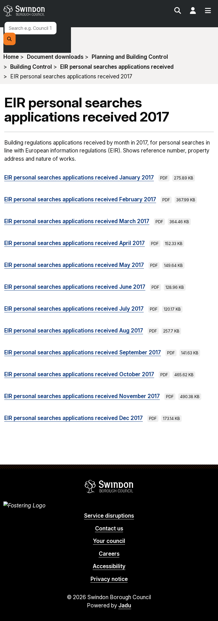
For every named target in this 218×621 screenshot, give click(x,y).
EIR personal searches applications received (117, 67)
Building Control (31, 67)
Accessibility (109, 566)
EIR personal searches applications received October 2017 (79, 374)
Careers (109, 554)
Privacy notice (109, 579)
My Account (193, 11)
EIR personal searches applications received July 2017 (74, 309)
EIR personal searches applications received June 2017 (74, 287)
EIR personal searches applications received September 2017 (82, 352)
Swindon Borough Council (109, 486)
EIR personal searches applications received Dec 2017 (73, 418)
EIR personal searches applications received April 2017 (74, 243)
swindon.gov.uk (55, 11)
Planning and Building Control (130, 57)
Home (11, 57)
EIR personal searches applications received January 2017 (79, 177)
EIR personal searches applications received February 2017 (80, 199)
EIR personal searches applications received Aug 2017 (73, 330)
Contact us (109, 528)
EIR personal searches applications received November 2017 (82, 396)
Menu (208, 11)
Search (178, 11)
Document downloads (55, 57)
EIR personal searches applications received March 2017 (76, 221)
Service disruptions (109, 516)
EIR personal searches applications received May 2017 (74, 265)
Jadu (124, 605)
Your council (109, 541)
